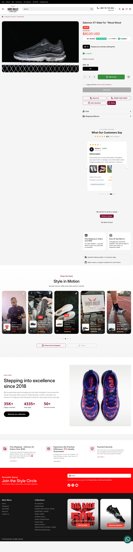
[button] (130, 9)
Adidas (40, 320)
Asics (92, 322)
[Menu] (3, 9)
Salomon (91, 59)
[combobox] (58, 9)
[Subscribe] (128, 476)
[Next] (127, 166)
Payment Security (104, 447)
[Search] (91, 9)
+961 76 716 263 (106, 8)
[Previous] (87, 166)
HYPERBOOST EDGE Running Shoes (44, 323)
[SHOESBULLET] (13, 9)
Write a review (107, 216)
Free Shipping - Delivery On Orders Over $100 (22, 448)
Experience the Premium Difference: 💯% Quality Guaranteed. (64, 449)
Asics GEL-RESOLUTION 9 (95, 325)
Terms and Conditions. (104, 84)
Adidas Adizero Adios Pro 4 (122, 325)
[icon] (23, 293)
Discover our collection (17, 414)
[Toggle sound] (5, 331)
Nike (65, 318)
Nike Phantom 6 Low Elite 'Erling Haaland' (69, 322)
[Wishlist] (127, 9)
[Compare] (123, 9)
